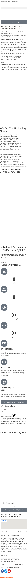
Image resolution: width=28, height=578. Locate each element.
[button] (14, 8)
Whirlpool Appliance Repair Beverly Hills (10, 1)
